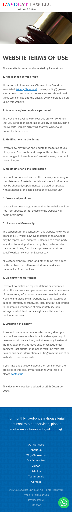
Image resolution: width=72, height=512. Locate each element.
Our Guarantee (36, 460)
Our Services (36, 444)
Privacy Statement (26, 89)
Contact (36, 482)
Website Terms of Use (36, 494)
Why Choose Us (36, 455)
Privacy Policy (36, 500)
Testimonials (36, 476)
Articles (36, 471)
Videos (36, 466)
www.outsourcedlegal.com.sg (39, 429)
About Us (36, 450)
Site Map (36, 505)
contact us (17, 374)
